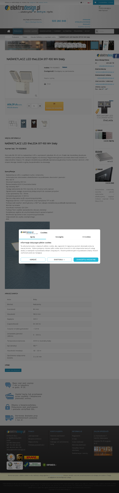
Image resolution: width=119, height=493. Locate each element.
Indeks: (47, 68)
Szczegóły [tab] (59, 237)
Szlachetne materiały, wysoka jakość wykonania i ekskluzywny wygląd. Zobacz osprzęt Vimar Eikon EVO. (104, 195)
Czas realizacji (77, 442)
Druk (49, 84)
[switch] (18, 467)
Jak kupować (33, 436)
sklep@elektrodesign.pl (32, 19)
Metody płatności (79, 445)
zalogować (32, 2)
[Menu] (21, 462)
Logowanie (54, 439)
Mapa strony (33, 442)
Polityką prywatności (56, 475)
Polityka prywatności (36, 445)
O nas (74, 439)
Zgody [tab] (32, 237)
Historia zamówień (57, 436)
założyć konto (43, 2)
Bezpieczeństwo (34, 439)
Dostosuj (58, 259)
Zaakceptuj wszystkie (86, 259)
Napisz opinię (49, 78)
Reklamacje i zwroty (80, 453)
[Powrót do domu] (7, 37)
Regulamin (76, 436)
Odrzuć (33, 259)
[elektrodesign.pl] (29, 9)
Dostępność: (49, 71)
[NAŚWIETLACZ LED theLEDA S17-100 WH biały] (13, 124)
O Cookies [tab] (87, 237)
